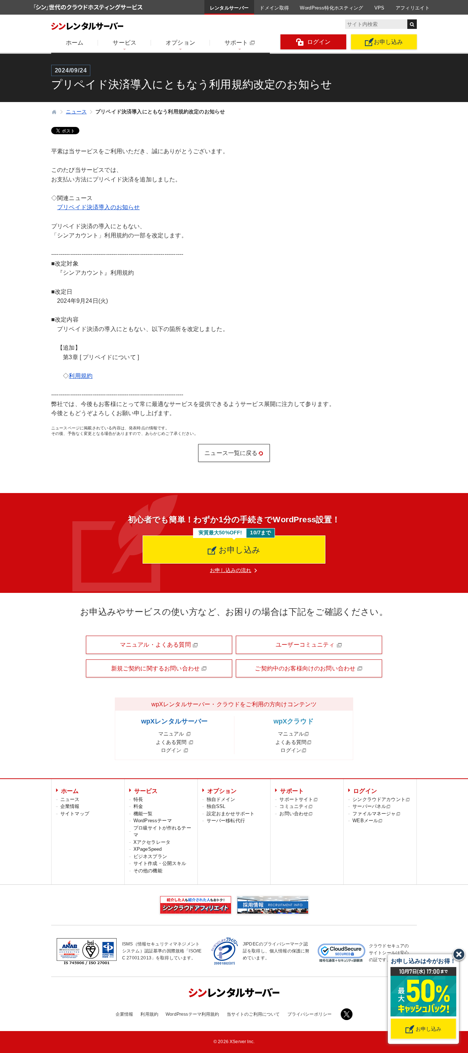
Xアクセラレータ (151, 842)
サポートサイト (296, 799)
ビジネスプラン (150, 856)
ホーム (74, 43)
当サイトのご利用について (253, 1014)
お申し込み (388, 42)
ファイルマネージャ (374, 813)
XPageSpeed (147, 849)
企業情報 (70, 806)
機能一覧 (143, 813)
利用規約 (81, 376)
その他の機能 (147, 870)
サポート (236, 43)
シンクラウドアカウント (378, 799)
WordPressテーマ (152, 820)
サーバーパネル (369, 806)
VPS (379, 8)
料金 (138, 806)
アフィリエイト (413, 8)
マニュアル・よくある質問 (156, 645)
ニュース (70, 799)
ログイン (319, 42)
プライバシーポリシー (309, 1014)
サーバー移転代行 (226, 820)
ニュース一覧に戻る (230, 453)
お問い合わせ (293, 813)
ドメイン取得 (274, 8)
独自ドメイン (221, 799)
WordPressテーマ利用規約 (192, 1014)
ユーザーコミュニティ (306, 645)
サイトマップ (74, 813)
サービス (124, 43)
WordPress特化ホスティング (331, 8)
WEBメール (365, 820)
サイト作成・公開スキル (159, 863)
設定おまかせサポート (231, 813)
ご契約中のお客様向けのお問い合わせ (306, 668)
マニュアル (172, 734)
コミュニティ (293, 806)
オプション (180, 43)
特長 (138, 799)
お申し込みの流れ (230, 570)
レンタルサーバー (229, 8)
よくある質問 (172, 742)
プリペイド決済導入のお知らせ (98, 207)
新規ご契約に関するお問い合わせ (156, 668)
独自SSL (216, 806)
